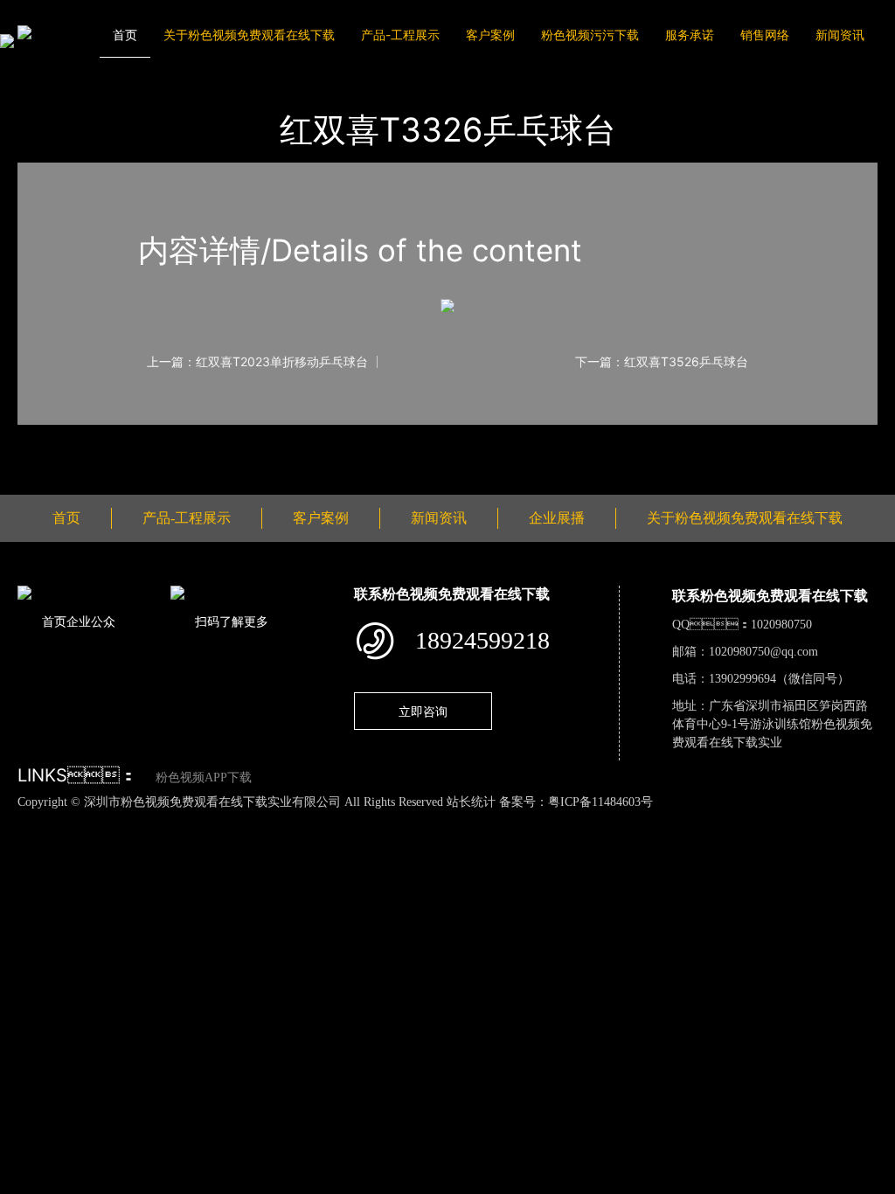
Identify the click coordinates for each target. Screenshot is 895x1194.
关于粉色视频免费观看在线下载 (249, 34)
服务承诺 (689, 34)
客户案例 (490, 34)
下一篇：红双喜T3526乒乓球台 (661, 362)
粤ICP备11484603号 (600, 802)
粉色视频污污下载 (590, 34)
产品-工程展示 (400, 34)
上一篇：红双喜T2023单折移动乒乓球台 (257, 362)
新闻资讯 (839, 34)
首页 (125, 34)
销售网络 (764, 34)
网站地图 (26, 820)
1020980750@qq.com (763, 651)
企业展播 (557, 517)
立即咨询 (423, 711)
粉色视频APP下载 (204, 777)
